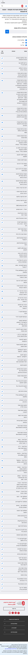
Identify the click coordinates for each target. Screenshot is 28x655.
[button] (25, 6)
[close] (1, 645)
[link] (3, 2)
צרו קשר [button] (14, 608)
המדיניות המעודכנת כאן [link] (11, 648)
